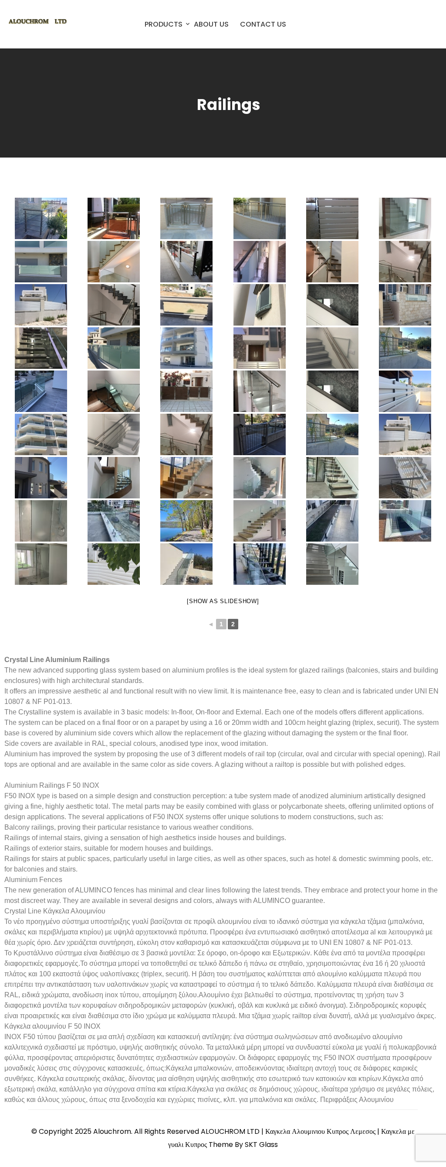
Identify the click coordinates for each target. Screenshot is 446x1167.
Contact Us (263, 24)
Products (163, 24)
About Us (211, 24)
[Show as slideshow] (223, 601)
